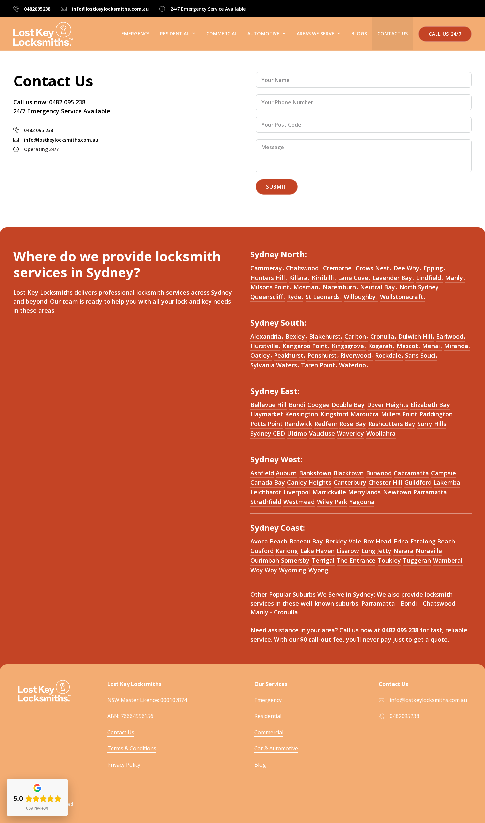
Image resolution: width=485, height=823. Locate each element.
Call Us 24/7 (445, 34)
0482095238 (37, 9)
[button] (178, 33)
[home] (43, 34)
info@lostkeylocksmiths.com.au (110, 9)
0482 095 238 (67, 102)
